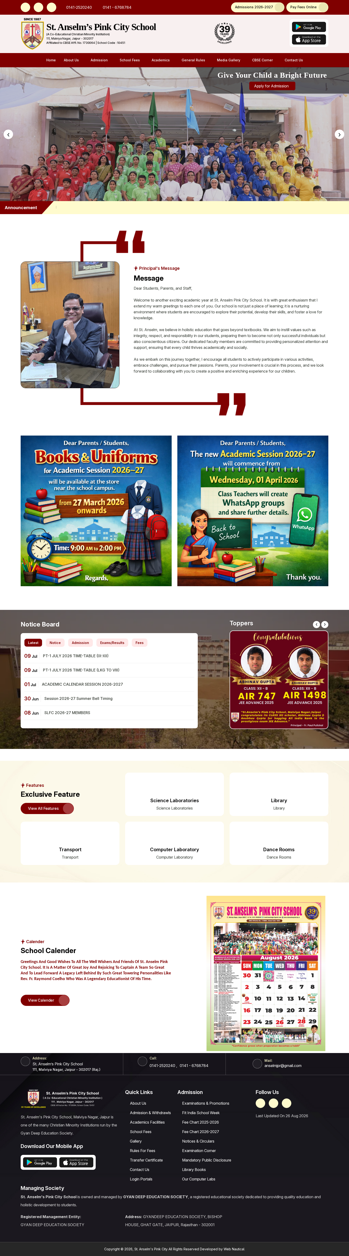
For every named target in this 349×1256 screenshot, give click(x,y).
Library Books (194, 1169)
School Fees (130, 60)
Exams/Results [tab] (112, 643)
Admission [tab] (80, 643)
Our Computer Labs (198, 1179)
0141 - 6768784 (117, 7)
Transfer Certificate (146, 1160)
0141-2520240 (78, 7)
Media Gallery (228, 60)
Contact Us (294, 60)
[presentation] (8, 134)
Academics (161, 60)
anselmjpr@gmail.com (283, 1065)
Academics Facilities (147, 1122)
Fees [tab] (140, 643)
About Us (71, 60)
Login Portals (141, 1179)
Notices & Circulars (198, 1141)
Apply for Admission (272, 86)
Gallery (136, 1141)
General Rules (193, 60)
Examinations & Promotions (205, 1103)
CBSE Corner (262, 60)
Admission (99, 60)
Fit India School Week (201, 1112)
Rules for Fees (142, 1150)
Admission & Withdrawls (150, 1112)
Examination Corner (199, 1150)
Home (51, 60)
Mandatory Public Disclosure (206, 1160)
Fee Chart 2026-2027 (200, 1131)
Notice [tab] (55, 643)
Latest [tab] (33, 643)
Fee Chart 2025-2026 (200, 1122)
